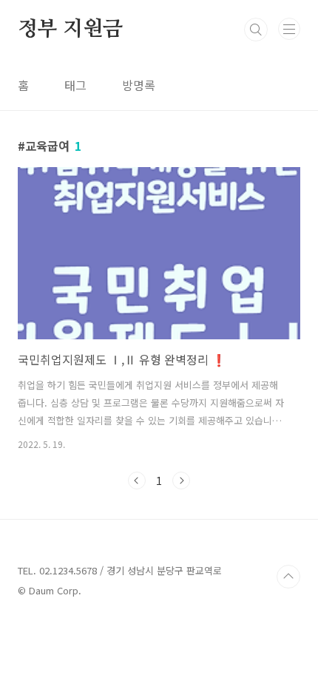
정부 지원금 (70, 29)
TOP (288, 576)
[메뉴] (289, 29)
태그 (75, 85)
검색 (256, 29)
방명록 (138, 85)
